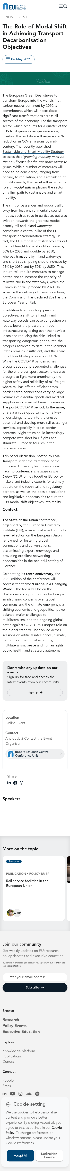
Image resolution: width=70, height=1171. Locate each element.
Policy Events (15, 1026)
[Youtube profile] (12, 1094)
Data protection (13, 966)
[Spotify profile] (37, 1094)
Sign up (33, 692)
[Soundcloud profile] (29, 1094)
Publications (12, 1056)
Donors (8, 1062)
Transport (14, 861)
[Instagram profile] (20, 1094)
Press (7, 1086)
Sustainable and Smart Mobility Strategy (33, 152)
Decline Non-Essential (49, 1155)
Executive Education (21, 1032)
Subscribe (33, 987)
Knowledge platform (19, 1051)
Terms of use (59, 963)
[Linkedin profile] (4, 1094)
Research (11, 1020)
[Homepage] (14, 6)
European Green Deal (25, 95)
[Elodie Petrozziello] (10, 913)
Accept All (20, 1155)
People (8, 1080)
